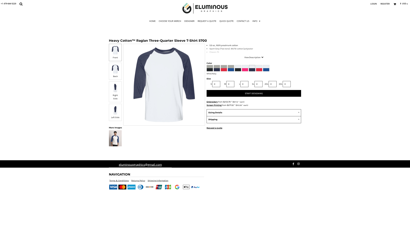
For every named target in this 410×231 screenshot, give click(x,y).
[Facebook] (293, 164)
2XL (266, 84)
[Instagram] (298, 164)
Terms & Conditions (119, 180)
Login (373, 4)
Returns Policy (138, 180)
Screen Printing (214, 105)
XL (253, 84)
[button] (21, 4)
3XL (280, 84)
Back (115, 76)
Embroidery (212, 102)
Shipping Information (158, 180)
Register (385, 4)
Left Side (115, 117)
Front (115, 57)
